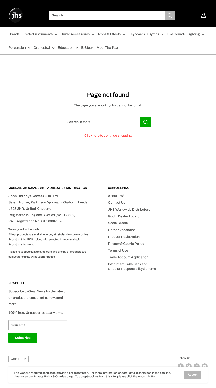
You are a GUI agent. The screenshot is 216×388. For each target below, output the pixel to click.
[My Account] (203, 15)
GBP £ (15, 358)
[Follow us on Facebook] (181, 366)
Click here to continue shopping (108, 135)
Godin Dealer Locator (124, 216)
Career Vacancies (121, 230)
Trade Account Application (128, 257)
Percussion (17, 47)
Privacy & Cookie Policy (126, 243)
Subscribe (23, 338)
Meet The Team (108, 47)
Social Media (118, 223)
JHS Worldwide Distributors (129, 209)
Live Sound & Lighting (183, 34)
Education (65, 47)
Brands (13, 34)
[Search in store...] (145, 122)
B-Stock (87, 47)
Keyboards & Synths (143, 34)
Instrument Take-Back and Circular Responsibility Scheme (132, 266)
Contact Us (116, 202)
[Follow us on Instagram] (197, 366)
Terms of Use (118, 250)
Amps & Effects (109, 34)
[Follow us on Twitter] (189, 366)
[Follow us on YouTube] (205, 366)
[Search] (170, 15)
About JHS (116, 196)
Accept (192, 374)
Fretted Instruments (38, 34)
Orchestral (42, 47)
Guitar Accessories (75, 34)
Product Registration (124, 236)
